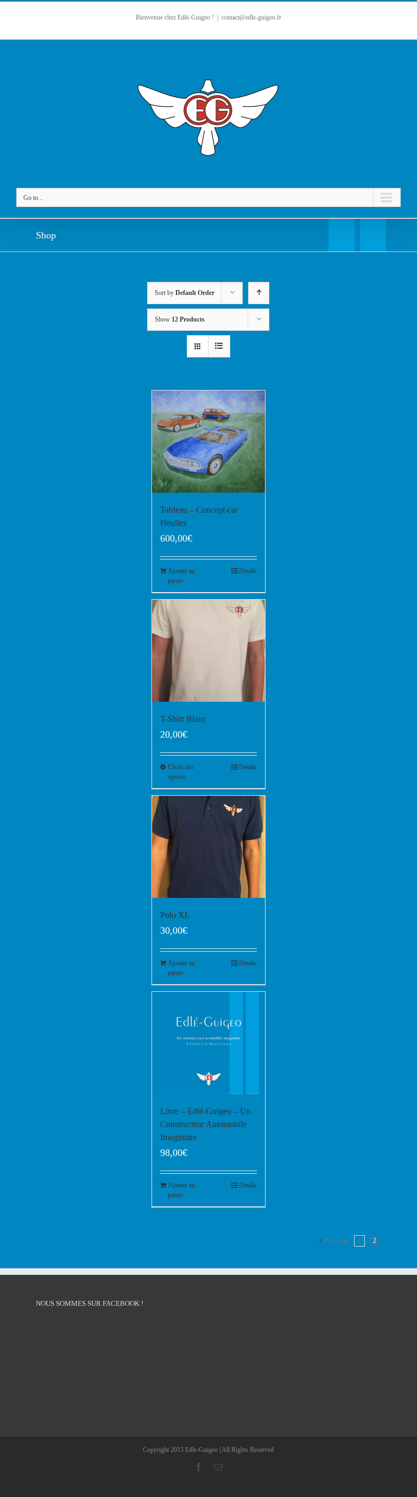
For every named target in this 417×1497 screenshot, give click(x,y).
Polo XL (175, 915)
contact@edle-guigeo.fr (251, 17)
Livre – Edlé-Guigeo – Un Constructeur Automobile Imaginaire (205, 1124)
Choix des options (181, 772)
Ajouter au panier (181, 575)
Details (248, 571)
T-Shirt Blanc (183, 719)
